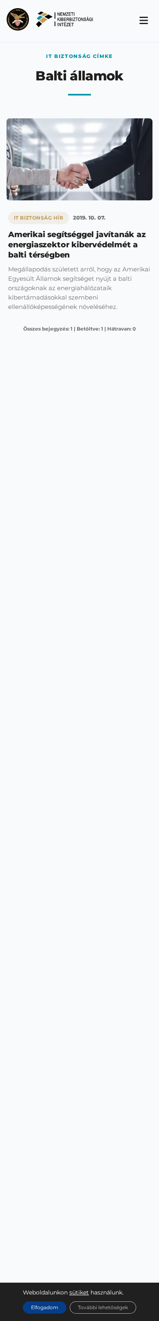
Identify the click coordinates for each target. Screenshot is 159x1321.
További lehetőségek (103, 1307)
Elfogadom (44, 1307)
